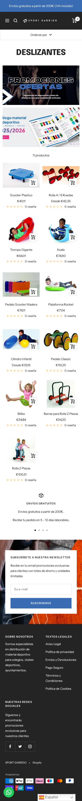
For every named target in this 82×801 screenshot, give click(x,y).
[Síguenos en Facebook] (10, 746)
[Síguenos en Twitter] (20, 746)
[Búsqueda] (15, 21)
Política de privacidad (59, 652)
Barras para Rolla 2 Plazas (61, 414)
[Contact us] (8, 792)
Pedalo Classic (61, 359)
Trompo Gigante (21, 250)
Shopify (37, 762)
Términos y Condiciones (54, 678)
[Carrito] (74, 20)
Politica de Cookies (58, 689)
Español (51, 797)
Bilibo (21, 414)
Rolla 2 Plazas (21, 468)
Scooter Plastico (21, 195)
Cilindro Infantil (21, 359)
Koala (61, 250)
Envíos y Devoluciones (60, 660)
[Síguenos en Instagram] (30, 746)
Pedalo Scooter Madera (21, 304)
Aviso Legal (53, 644)
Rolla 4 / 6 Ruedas (61, 195)
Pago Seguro (54, 668)
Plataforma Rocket (60, 304)
